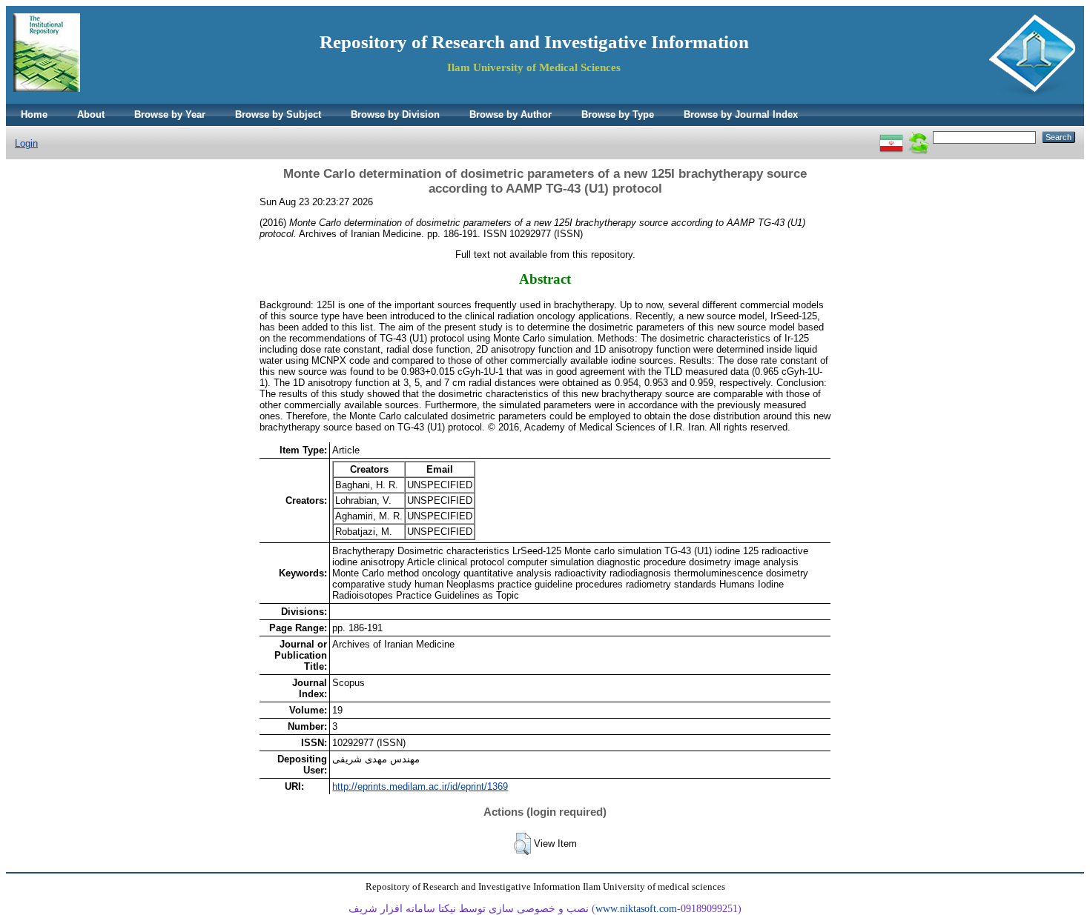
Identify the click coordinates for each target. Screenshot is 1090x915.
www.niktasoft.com (636, 908)
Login (26, 143)
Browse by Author (510, 114)
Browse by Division (395, 114)
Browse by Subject (278, 114)
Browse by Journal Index (741, 114)
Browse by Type (617, 114)
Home (34, 114)
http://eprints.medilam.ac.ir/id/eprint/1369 (420, 786)
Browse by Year (169, 114)
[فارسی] (891, 136)
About (91, 114)
